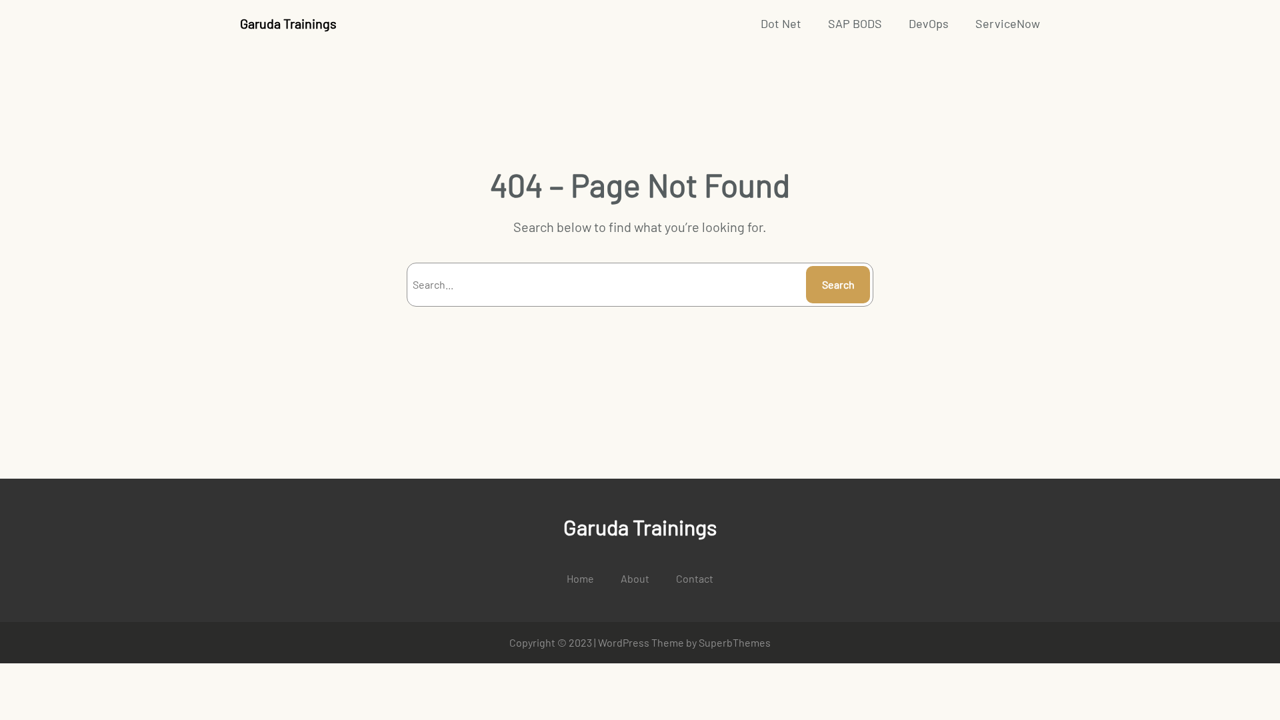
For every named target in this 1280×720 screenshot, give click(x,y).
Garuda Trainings (288, 23)
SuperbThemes (735, 642)
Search (838, 284)
